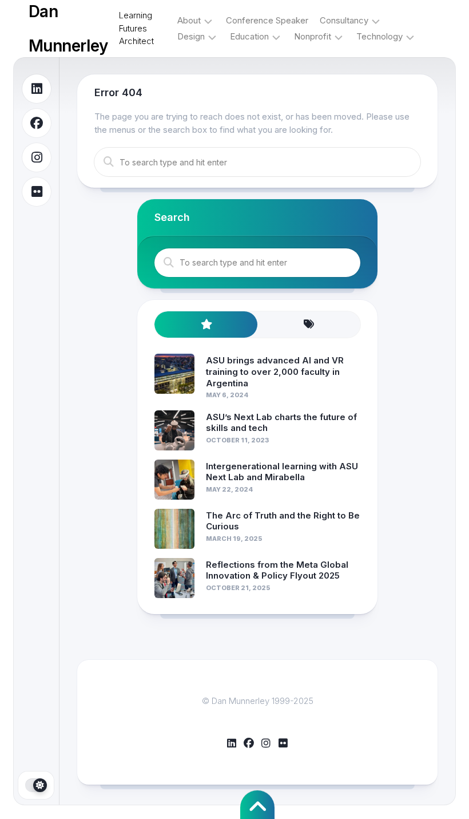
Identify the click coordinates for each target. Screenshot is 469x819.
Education (249, 36)
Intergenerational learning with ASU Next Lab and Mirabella (282, 472)
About (189, 20)
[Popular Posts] (205, 324)
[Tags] (308, 324)
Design (191, 36)
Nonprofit (312, 36)
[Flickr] (36, 191)
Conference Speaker (267, 20)
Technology (379, 36)
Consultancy (344, 20)
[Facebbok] (36, 123)
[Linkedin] (36, 88)
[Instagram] (36, 157)
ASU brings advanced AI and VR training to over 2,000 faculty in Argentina (275, 371)
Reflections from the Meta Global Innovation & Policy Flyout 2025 (277, 570)
